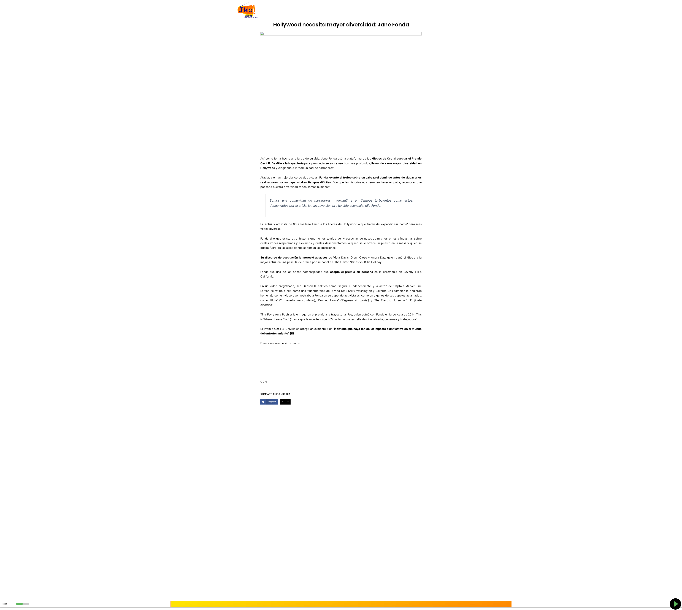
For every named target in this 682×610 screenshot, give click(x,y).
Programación (357, 10)
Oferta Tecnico (420, 10)
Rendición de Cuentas (332, 10)
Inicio (275, 10)
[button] (269, 402)
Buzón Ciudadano (396, 10)
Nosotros (287, 10)
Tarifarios (376, 10)
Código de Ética (306, 10)
